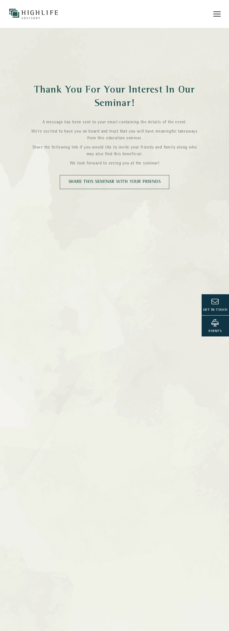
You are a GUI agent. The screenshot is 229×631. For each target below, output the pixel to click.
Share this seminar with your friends (114, 182)
